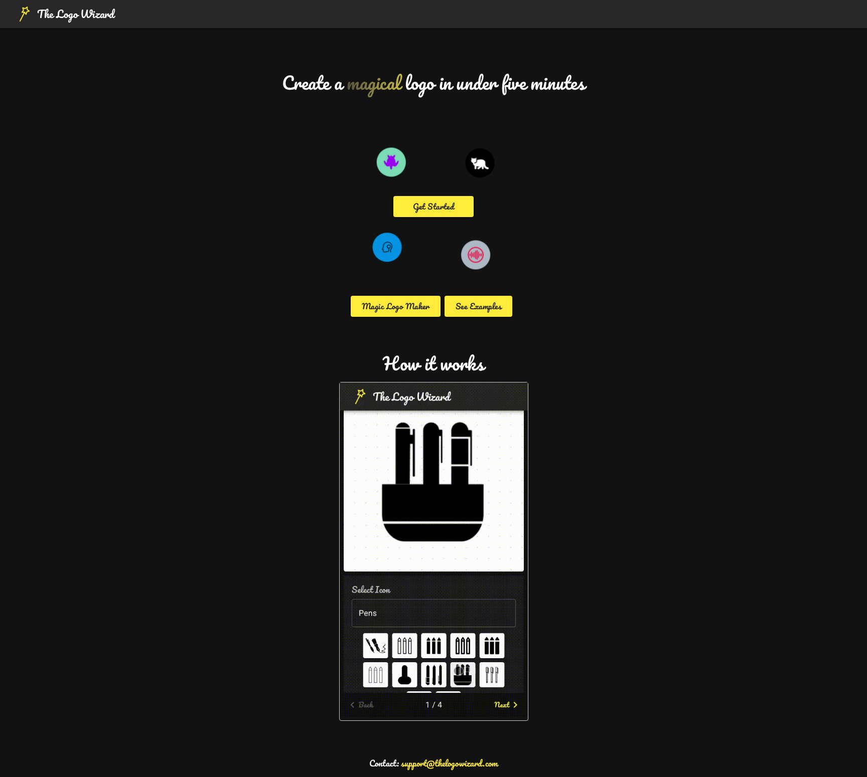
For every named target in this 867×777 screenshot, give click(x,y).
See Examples (478, 306)
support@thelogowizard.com (449, 763)
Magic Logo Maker (395, 306)
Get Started (434, 206)
